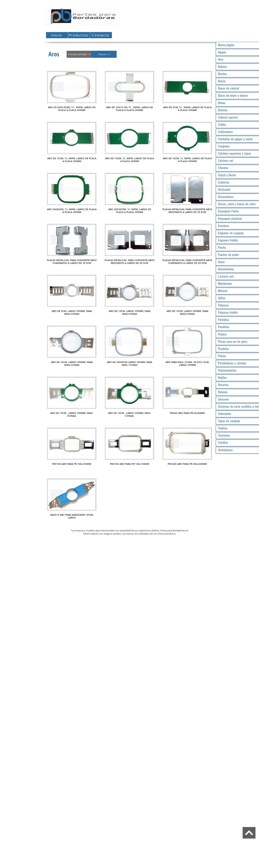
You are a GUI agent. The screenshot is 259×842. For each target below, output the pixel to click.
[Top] (249, 832)
